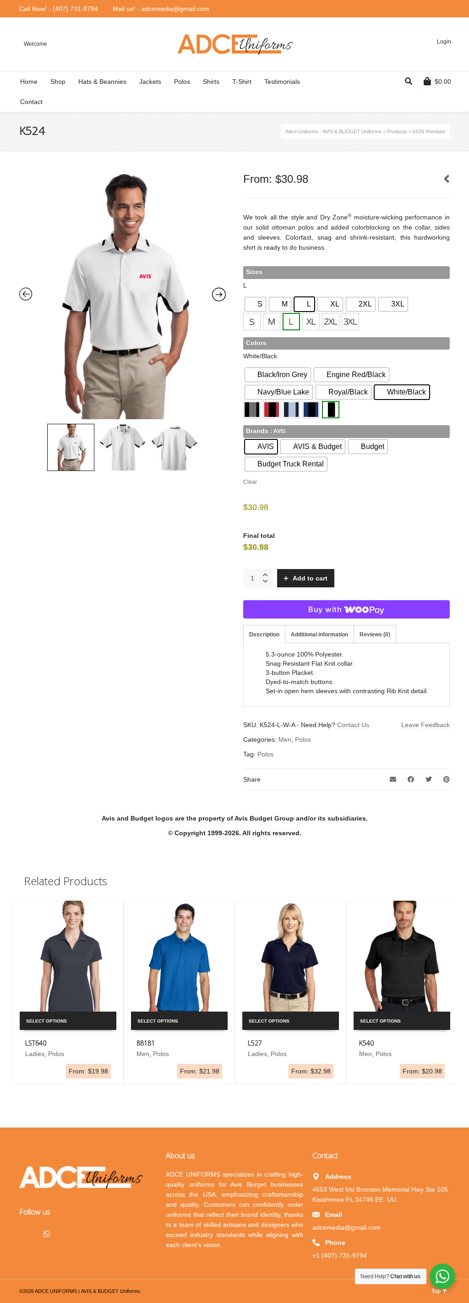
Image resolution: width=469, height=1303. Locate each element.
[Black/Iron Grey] (252, 409)
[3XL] (350, 321)
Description (264, 634)
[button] (252, 321)
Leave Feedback (425, 724)
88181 (145, 1043)
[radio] (255, 304)
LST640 (35, 1043)
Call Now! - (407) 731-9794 (58, 8)
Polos (303, 739)
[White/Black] (330, 409)
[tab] (264, 634)
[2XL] (330, 321)
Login (444, 41)
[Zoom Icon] (122, 296)
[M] (271, 321)
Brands (257, 430)
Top (436, 1291)
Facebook (26, 1233)
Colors (256, 342)
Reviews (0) (375, 634)
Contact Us (353, 724)
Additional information (319, 634)
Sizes (254, 271)
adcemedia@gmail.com (346, 1227)
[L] (291, 321)
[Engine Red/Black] (271, 409)
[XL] (311, 321)
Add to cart (310, 578)
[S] (252, 321)
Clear (250, 482)
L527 (255, 1043)
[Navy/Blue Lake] (291, 409)
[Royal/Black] (311, 409)
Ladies (34, 1053)
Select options (46, 1021)
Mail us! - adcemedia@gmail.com (161, 8)
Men (284, 739)
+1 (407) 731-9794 (339, 1255)
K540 (366, 1043)
